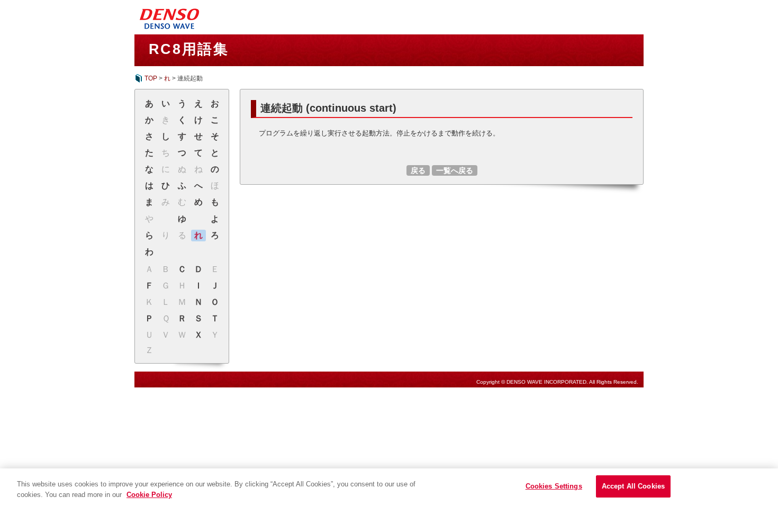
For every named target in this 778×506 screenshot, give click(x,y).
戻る (418, 170)
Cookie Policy (149, 495)
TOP (150, 78)
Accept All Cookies (633, 486)
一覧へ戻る (454, 170)
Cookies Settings (554, 486)
